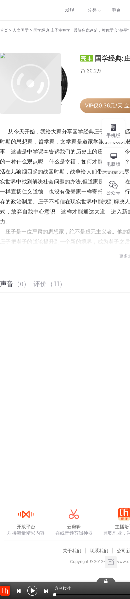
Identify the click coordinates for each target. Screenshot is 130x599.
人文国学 (21, 30)
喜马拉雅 (25, 10)
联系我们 (99, 550)
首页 (4, 30)
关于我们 (72, 550)
